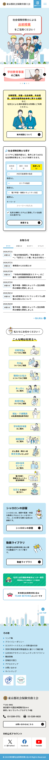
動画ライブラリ (24, 561)
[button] (4, 74)
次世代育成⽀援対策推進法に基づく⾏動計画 (24, 649)
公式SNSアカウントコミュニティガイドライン (25, 653)
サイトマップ (11, 671)
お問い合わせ (11, 667)
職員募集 (9, 656)
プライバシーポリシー (14, 641)
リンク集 (9, 638)
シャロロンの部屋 (24, 527)
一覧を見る (38, 318)
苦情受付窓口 (11, 660)
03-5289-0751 (13, 716)
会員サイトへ (37, 5)
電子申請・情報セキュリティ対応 (24, 192)
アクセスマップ (11, 664)
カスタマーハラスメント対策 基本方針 (21, 645)
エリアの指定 (24, 183)
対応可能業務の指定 (24, 173)
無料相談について (24, 134)
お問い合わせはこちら (24, 724)
